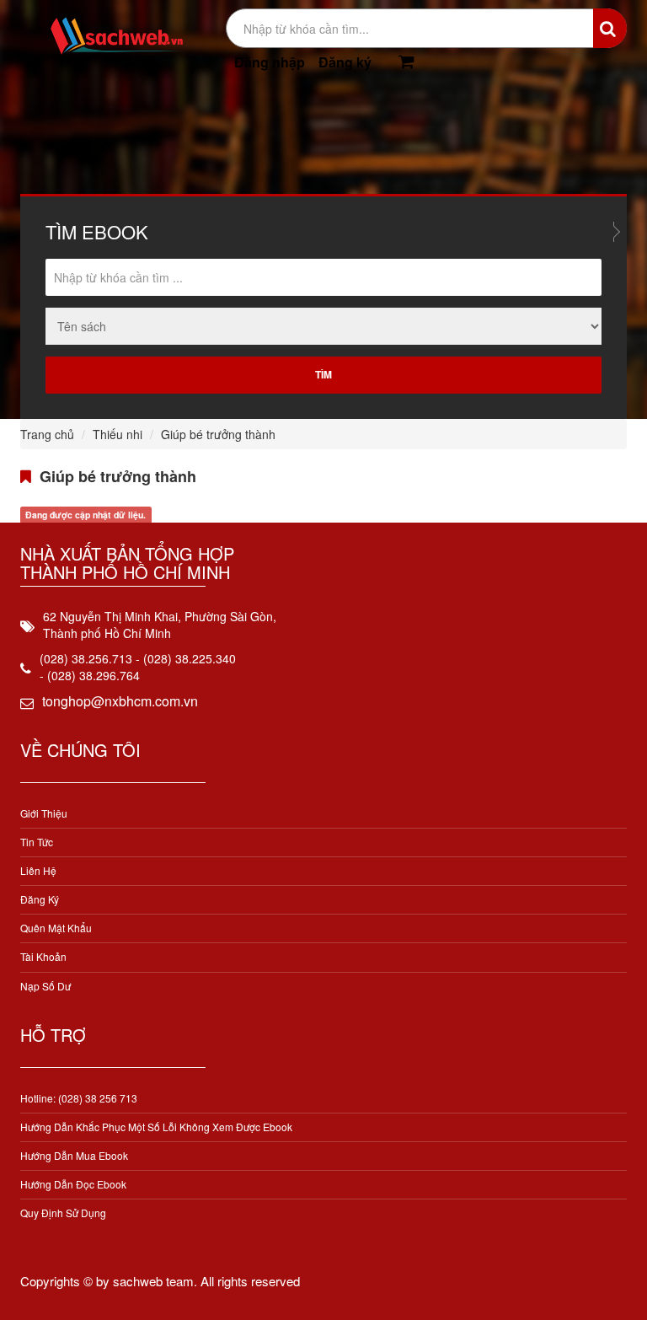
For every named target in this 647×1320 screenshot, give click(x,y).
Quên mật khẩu (56, 927)
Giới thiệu (43, 813)
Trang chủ (47, 434)
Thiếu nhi (117, 434)
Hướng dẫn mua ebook (74, 1155)
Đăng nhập (269, 62)
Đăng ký (345, 62)
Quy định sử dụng (63, 1212)
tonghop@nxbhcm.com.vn (120, 701)
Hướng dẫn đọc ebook (73, 1184)
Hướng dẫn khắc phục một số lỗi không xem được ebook (156, 1126)
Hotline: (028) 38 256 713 (78, 1098)
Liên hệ (38, 870)
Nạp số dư (45, 986)
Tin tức (36, 841)
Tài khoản (43, 956)
